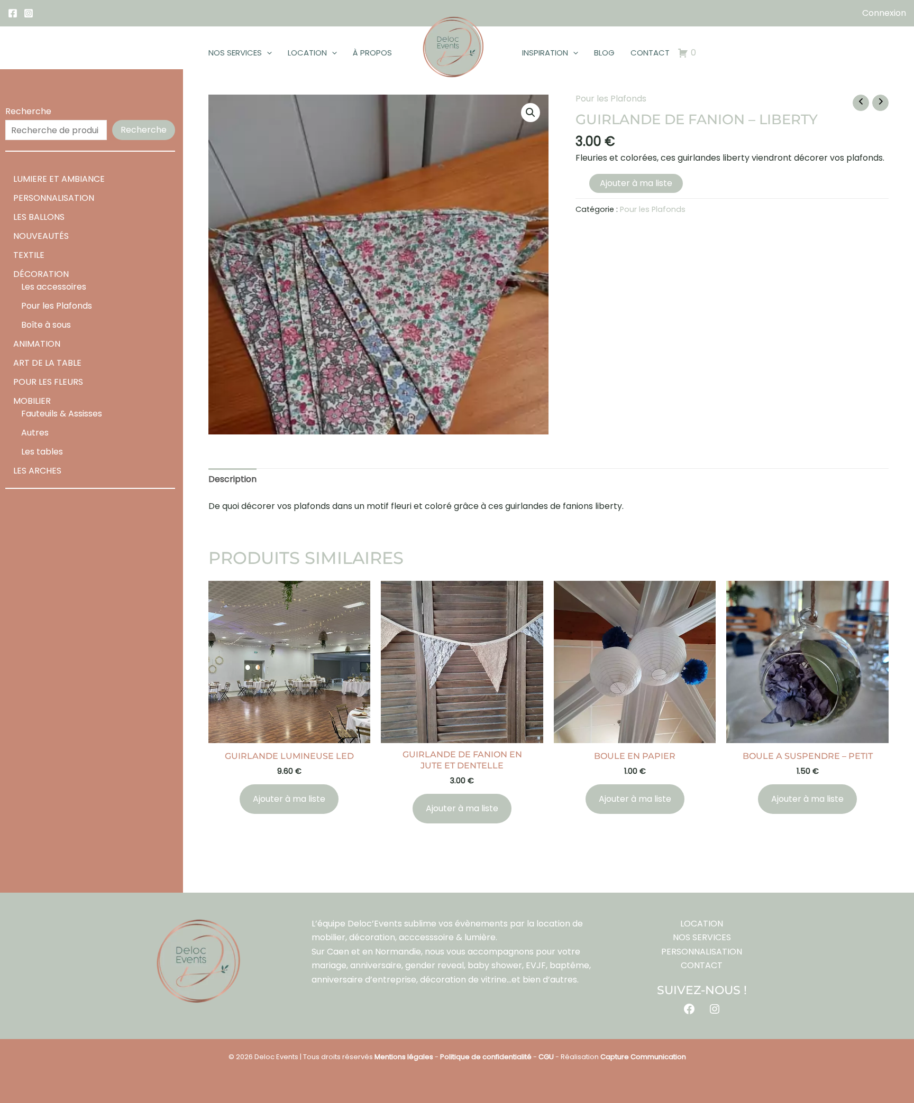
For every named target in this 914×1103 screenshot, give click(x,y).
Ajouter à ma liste (636, 183)
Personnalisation (701, 952)
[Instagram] (28, 13)
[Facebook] (12, 13)
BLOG (604, 52)
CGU (546, 1057)
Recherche (28, 111)
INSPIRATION (545, 52)
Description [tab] (232, 479)
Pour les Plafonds (610, 98)
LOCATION (307, 52)
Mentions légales (403, 1057)
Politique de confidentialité (486, 1057)
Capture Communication (643, 1057)
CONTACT (650, 52)
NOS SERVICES (235, 52)
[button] (267, 53)
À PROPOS (372, 52)
